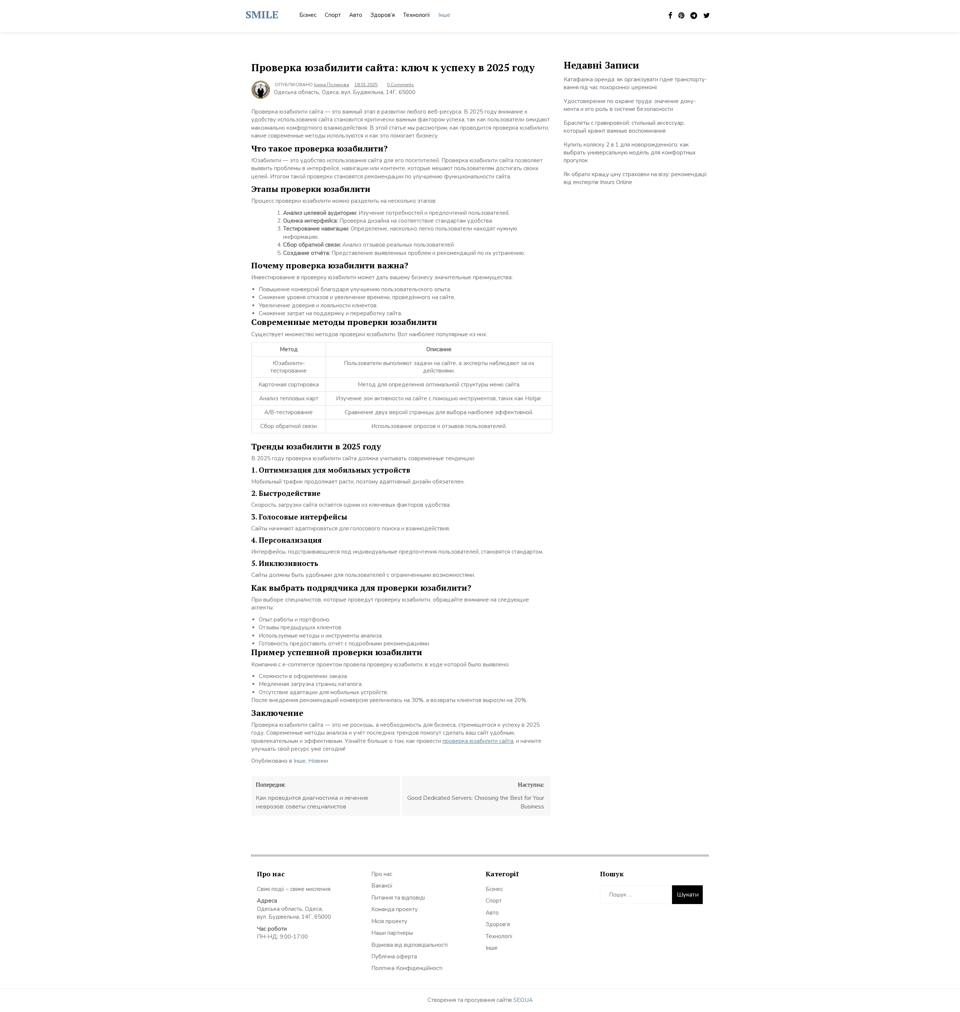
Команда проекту (394, 909)
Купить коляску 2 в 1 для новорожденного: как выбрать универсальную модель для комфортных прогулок (630, 153)
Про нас (381, 874)
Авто (355, 15)
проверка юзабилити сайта (477, 741)
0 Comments (400, 85)
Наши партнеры (392, 933)
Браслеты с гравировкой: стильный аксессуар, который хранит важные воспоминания (624, 127)
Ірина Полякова (331, 85)
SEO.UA (523, 1000)
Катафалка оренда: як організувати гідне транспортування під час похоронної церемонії (635, 83)
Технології (416, 15)
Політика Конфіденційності (406, 968)
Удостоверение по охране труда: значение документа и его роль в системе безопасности (630, 105)
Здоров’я (382, 15)
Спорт (333, 15)
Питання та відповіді (398, 897)
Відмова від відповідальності (409, 945)
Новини (318, 761)
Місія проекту (389, 921)
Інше (444, 15)
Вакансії (382, 885)
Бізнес (307, 15)
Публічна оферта (394, 956)
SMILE (262, 14)
